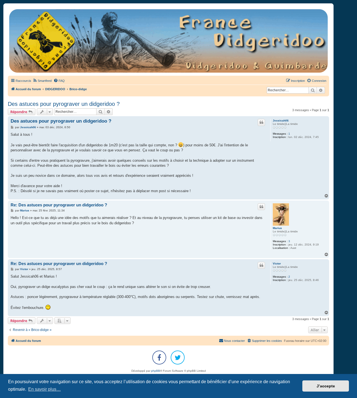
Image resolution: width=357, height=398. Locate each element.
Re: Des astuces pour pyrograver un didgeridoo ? (59, 204)
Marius (277, 228)
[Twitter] (178, 357)
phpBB (155, 370)
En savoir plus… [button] (44, 389)
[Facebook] (159, 357)
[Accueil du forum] (168, 41)
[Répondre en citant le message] (261, 122)
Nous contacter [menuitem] (234, 340)
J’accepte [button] (326, 386)
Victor (277, 263)
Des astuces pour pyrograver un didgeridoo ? (64, 104)
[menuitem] (42, 80)
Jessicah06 (281, 120)
